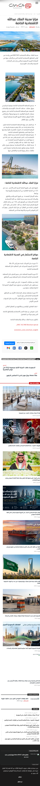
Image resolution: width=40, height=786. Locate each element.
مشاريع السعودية (10, 27)
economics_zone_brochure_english (26, 330)
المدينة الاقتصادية (30, 359)
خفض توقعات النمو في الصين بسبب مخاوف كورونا (14, 698)
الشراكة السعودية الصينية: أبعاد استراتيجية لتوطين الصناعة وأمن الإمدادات (23, 648)
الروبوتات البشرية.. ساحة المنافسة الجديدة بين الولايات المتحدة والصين (24, 445)
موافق (20, 777)
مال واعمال (32, 27)
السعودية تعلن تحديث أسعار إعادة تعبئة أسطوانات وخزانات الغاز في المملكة (22, 616)
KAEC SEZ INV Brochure (25, 325)
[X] (25, 349)
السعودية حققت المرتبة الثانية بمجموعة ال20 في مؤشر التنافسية (19, 367)
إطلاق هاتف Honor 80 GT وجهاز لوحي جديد (16, 754)
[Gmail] (8, 349)
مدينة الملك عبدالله (21, 359)
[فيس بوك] (20, 349)
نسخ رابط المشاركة (9, 343)
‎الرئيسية (38, 13)
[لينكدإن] (14, 349)
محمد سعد (26, 757)
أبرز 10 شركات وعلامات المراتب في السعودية (29, 413)
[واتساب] (31, 349)
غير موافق (20, 781)
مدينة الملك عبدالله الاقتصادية (8, 359)
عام (34, 13)
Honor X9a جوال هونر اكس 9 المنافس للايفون (21, 374)
